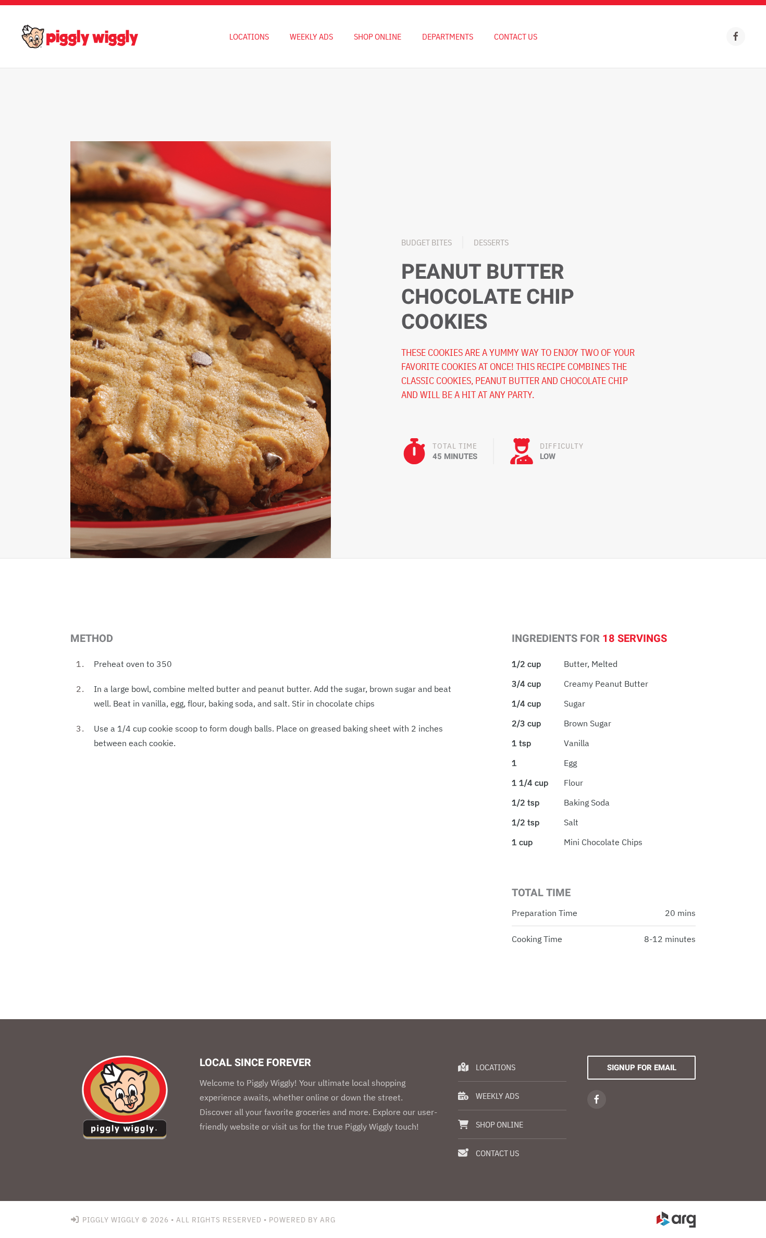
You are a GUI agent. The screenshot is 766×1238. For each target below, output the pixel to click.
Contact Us (515, 36)
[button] (200, 348)
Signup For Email (641, 1067)
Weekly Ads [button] (311, 36)
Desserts (491, 242)
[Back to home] (79, 36)
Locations (249, 36)
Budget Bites (426, 242)
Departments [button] (447, 36)
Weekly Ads (497, 1096)
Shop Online (377, 36)
